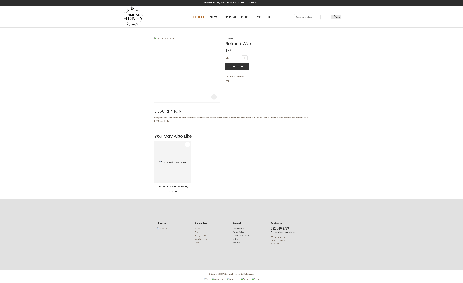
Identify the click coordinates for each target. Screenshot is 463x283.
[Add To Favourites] (254, 66)
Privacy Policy (238, 232)
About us (236, 243)
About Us (214, 17)
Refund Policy (238, 228)
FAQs (259, 17)
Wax (196, 232)
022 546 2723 (280, 229)
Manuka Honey (201, 239)
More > (197, 243)
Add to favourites (187, 144)
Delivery (236, 239)
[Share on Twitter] (237, 81)
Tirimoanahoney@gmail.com (283, 232)
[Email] (240, 81)
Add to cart (237, 66)
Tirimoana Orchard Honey (172, 186)
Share (228, 81)
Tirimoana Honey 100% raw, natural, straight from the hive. (231, 2)
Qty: (227, 57)
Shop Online (198, 17)
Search (318, 17)
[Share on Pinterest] (244, 81)
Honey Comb (200, 235)
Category (230, 76)
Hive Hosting (247, 17)
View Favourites (328, 17)
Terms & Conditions (241, 235)
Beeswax (229, 39)
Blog (268, 17)
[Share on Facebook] (233, 81)
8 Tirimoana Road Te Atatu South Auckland (279, 240)
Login (323, 17)
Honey (197, 228)
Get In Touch (230, 17)
